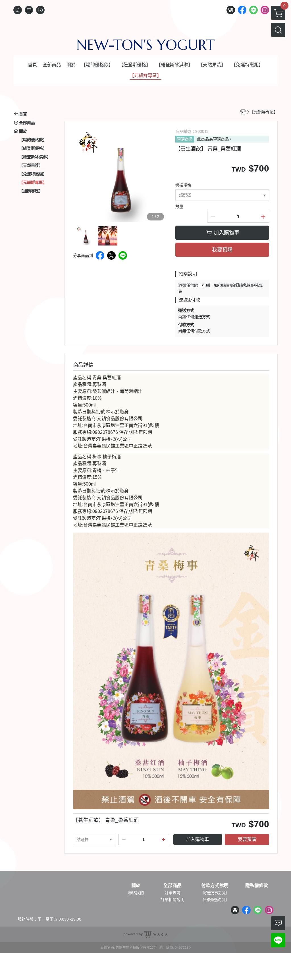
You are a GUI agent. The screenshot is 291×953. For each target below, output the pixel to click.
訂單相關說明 (172, 900)
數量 (179, 206)
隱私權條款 (256, 885)
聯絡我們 (136, 893)
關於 (135, 885)
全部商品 (172, 885)
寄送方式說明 (215, 893)
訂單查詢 (172, 893)
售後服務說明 (215, 900)
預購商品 (185, 139)
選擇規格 (183, 185)
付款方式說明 (214, 885)
